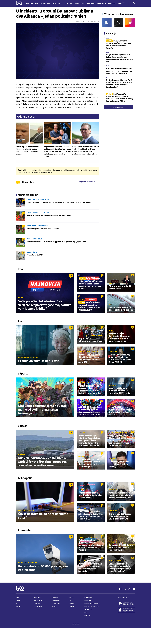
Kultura (37, 604)
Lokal (54, 606)
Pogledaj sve (118, 107)
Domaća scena (84, 383)
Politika (22, 298)
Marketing (88, 598)
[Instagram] (130, 22)
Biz (17, 604)
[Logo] (19, 3)
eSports (55, 598)
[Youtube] (134, 589)
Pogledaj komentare (87, 181)
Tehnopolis (56, 601)
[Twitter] (118, 22)
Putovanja (38, 601)
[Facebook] (107, 22)
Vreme (72, 606)
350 (23, 239)
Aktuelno (113, 352)
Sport (18, 601)
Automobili (56, 604)
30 (23, 252)
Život (18, 606)
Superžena (38, 606)
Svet (80, 276)
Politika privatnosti (91, 606)
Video (72, 598)
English (21, 454)
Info (17, 598)
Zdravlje (37, 598)
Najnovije (29, 3)
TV (70, 601)
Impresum (87, 601)
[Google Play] (126, 603)
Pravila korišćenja (91, 604)
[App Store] (126, 610)
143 (23, 200)
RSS (85, 612)
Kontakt (87, 615)
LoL (19, 402)
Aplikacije (88, 609)
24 (23, 226)
